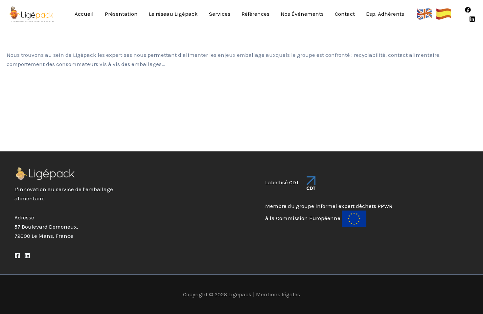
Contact (345, 14)
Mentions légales (278, 294)
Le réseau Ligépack (173, 14)
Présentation (121, 14)
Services (219, 14)
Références (255, 14)
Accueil (84, 14)
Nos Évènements (302, 14)
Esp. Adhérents (385, 14)
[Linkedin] (472, 19)
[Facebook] (468, 10)
